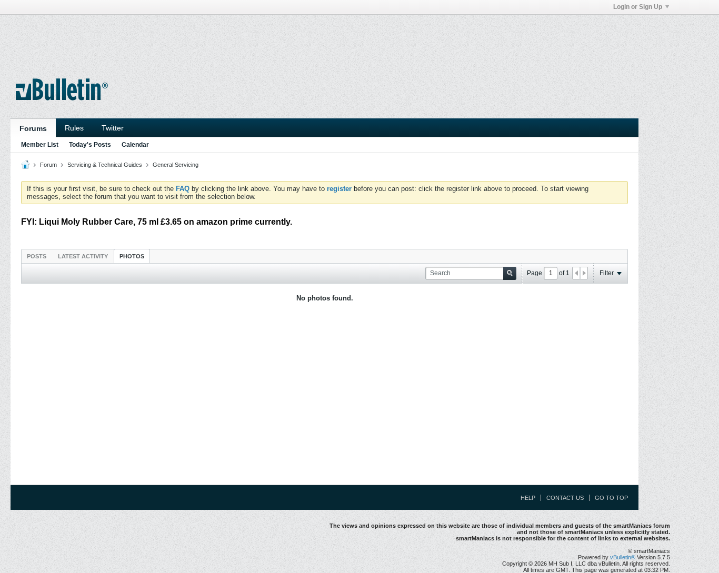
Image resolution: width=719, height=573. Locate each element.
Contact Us (565, 498)
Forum (48, 165)
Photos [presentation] (131, 256)
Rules (74, 128)
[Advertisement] (324, 38)
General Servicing (175, 165)
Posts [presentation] (36, 256)
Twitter (113, 128)
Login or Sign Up (637, 7)
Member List (39, 144)
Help (528, 498)
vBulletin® (622, 557)
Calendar (135, 144)
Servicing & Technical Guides (104, 165)
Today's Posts (90, 144)
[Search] (509, 273)
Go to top (611, 498)
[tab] (36, 256)
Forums (33, 128)
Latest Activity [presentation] (83, 256)
